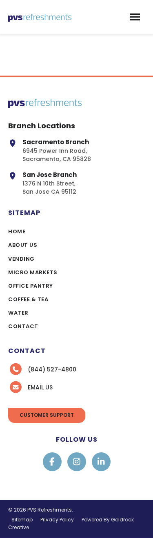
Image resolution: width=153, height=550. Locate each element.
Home (16, 231)
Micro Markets (33, 272)
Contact (23, 326)
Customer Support (47, 414)
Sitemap (22, 519)
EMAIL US (40, 387)
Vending (21, 259)
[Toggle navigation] (135, 17)
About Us (22, 245)
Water (18, 313)
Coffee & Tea (28, 299)
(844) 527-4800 (52, 369)
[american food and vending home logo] (39, 17)
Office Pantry (30, 286)
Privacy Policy (57, 519)
